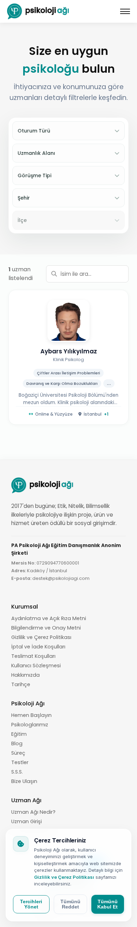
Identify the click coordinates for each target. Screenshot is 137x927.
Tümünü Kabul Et (107, 904)
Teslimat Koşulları (33, 656)
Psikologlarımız (29, 724)
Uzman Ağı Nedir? (33, 812)
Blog (16, 743)
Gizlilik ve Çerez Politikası (41, 637)
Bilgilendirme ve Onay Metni (46, 627)
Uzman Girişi (26, 821)
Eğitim (19, 734)
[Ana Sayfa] (38, 11)
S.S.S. (17, 771)
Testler (19, 762)
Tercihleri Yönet (31, 904)
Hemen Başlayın (31, 715)
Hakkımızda (25, 674)
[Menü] (125, 11)
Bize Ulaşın (24, 781)
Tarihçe (20, 684)
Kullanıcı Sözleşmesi (36, 665)
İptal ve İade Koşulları (38, 646)
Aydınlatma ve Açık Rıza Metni (48, 618)
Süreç (18, 752)
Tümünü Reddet (70, 904)
